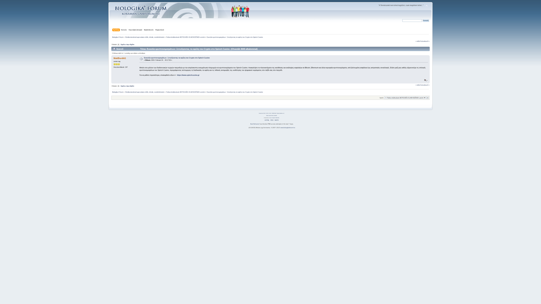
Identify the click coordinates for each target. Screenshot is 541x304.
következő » (425, 41)
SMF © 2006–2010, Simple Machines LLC (276, 113)
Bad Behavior (254, 124)
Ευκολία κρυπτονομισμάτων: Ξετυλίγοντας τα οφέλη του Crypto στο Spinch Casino (177, 58)
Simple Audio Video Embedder (271, 115)
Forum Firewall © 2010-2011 (274, 117)
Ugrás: (382, 98)
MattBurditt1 (120, 58)
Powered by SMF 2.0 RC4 (263, 113)
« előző (418, 41)
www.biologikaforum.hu (287, 127)
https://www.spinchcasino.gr (188, 75)
